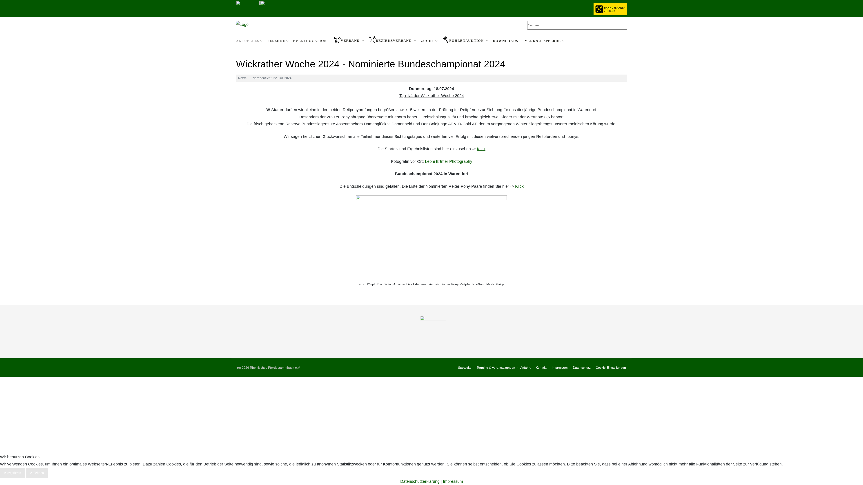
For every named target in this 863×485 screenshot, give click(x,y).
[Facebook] (618, 40)
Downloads (505, 41)
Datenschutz (582, 367)
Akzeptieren (12, 473)
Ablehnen (37, 473)
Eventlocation (310, 41)
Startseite (465, 367)
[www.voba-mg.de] (267, 8)
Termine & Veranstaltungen (496, 367)
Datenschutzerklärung (420, 481)
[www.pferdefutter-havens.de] (248, 8)
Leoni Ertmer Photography (448, 161)
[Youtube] (624, 40)
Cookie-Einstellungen (611, 367)
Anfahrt (525, 367)
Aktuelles (247, 41)
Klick (481, 149)
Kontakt (541, 367)
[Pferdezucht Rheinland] (242, 24)
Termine (276, 41)
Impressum (560, 367)
